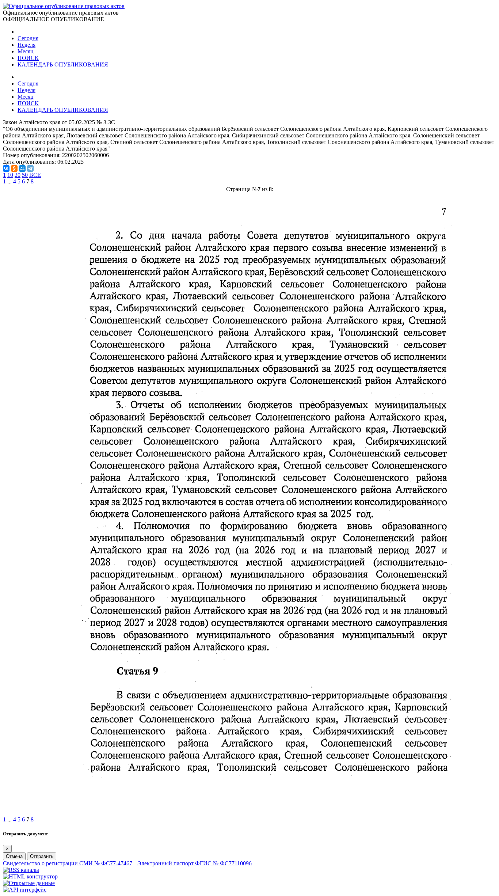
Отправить (41, 856)
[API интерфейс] (24, 889)
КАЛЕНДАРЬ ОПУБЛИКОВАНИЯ (63, 64)
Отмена (14, 856)
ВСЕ (35, 175)
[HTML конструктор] (30, 876)
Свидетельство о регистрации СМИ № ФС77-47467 (67, 863)
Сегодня (28, 38)
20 (17, 175)
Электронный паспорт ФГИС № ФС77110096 (194, 863)
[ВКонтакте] (6, 168)
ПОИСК (28, 58)
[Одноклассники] (14, 168)
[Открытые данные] (29, 883)
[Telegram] (30, 168)
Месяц (26, 51)
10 (10, 175)
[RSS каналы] (21, 870)
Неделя (26, 45)
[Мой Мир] (22, 168)
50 (25, 175)
